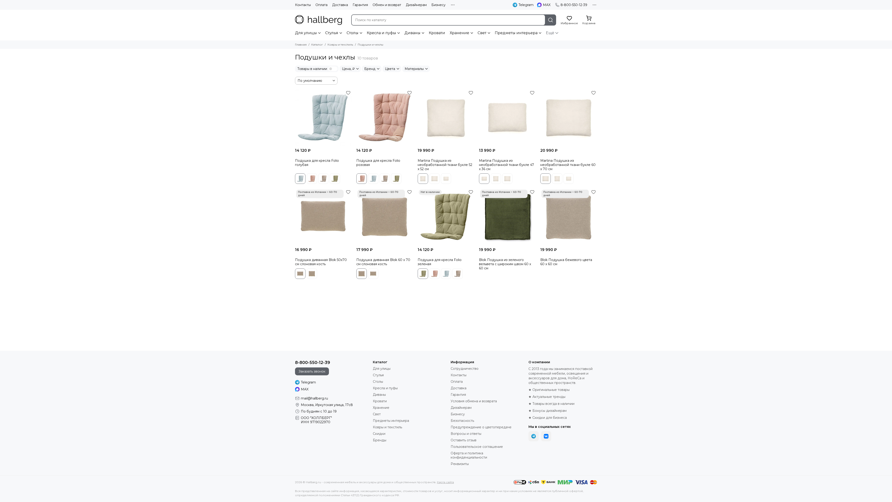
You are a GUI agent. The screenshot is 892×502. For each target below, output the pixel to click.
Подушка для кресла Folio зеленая (440, 262)
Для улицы (306, 33)
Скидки (379, 434)
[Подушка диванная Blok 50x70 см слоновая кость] (323, 216)
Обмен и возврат (387, 5)
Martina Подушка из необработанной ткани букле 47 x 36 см (506, 165)
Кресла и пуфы (381, 33)
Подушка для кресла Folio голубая (317, 163)
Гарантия (360, 5)
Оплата (321, 5)
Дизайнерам (416, 5)
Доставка (340, 5)
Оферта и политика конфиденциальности (469, 455)
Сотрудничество (465, 369)
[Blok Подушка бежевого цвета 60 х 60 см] (568, 216)
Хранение (459, 33)
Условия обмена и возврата (474, 401)
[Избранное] (348, 92)
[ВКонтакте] (546, 436)
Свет (482, 33)
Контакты (303, 5)
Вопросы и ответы (466, 434)
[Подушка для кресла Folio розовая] (384, 117)
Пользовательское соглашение (477, 447)
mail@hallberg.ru (314, 398)
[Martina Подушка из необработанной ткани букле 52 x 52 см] (446, 117)
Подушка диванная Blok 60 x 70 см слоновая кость (383, 262)
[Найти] (550, 20)
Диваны (412, 33)
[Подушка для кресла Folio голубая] (323, 117)
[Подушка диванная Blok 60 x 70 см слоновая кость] (384, 216)
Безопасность (462, 421)
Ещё (550, 33)
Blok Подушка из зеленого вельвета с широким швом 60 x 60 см (505, 264)
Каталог (317, 44)
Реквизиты (460, 464)
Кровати (437, 33)
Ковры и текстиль (340, 44)
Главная (301, 44)
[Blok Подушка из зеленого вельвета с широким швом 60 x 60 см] (507, 216)
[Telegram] (533, 436)
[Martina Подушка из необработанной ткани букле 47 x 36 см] (507, 117)
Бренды (379, 440)
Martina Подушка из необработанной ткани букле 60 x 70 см (568, 165)
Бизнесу (438, 5)
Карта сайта (445, 482)
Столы (352, 33)
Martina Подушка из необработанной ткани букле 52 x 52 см (445, 165)
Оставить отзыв (463, 440)
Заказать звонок (311, 371)
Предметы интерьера (516, 33)
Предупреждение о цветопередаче (481, 427)
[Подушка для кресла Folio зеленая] (446, 216)
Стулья (331, 33)
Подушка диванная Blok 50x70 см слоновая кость (321, 262)
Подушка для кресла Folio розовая (378, 163)
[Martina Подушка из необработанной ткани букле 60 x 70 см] (568, 117)
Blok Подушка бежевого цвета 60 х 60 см (566, 262)
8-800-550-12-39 (574, 5)
